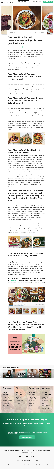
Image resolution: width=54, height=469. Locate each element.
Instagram (13, 280)
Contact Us (39, 450)
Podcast (33, 4)
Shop (42, 4)
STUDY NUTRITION (48, 1)
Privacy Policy (35, 460)
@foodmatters (8, 388)
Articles (23, 450)
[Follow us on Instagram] (23, 456)
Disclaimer (18, 460)
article (12, 32)
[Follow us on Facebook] (19, 456)
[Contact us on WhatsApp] (34, 456)
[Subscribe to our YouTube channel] (27, 456)
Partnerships (46, 450)
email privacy (39, 432)
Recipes (28, 4)
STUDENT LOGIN (37, 1)
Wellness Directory (27, 452)
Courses (21, 4)
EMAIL (30, 429)
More (48, 4)
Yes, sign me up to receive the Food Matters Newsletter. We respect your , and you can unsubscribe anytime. (28, 433)
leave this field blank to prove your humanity (5, 414)
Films (38, 4)
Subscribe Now (27, 437)
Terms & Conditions (26, 460)
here (19, 282)
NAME (9, 429)
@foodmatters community (22, 388)
